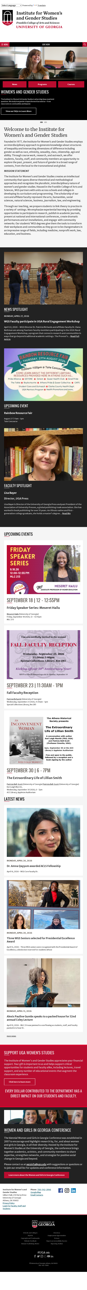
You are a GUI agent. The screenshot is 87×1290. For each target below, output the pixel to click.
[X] (38, 1256)
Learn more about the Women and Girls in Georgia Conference (37, 1175)
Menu (6, 44)
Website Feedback (30, 1241)
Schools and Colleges (30, 1233)
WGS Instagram (67, 1190)
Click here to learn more (19, 1082)
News (14, 84)
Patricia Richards (14, 699)
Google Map (36, 1192)
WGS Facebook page (60, 1190)
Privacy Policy (8, 1203)
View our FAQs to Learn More (18, 111)
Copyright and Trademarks (30, 1238)
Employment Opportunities (57, 1235)
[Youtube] (48, 1256)
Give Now (46, 44)
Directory (56, 1233)
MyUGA (30, 1235)
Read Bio (66, 513)
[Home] (43, 23)
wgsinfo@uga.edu (36, 1164)
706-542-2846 (44, 1189)
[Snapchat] (45, 1256)
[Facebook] (35, 1256)
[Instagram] (41, 1256)
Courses (71, 84)
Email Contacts (37, 1195)
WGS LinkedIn (73, 1190)
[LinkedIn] (52, 1256)
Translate (41, 5)
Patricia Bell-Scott (15, 784)
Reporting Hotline (57, 1244)
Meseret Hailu (13, 614)
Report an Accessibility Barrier (56, 1241)
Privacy (56, 1238)
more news (11, 1036)
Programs (42, 84)
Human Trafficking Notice (30, 1244)
